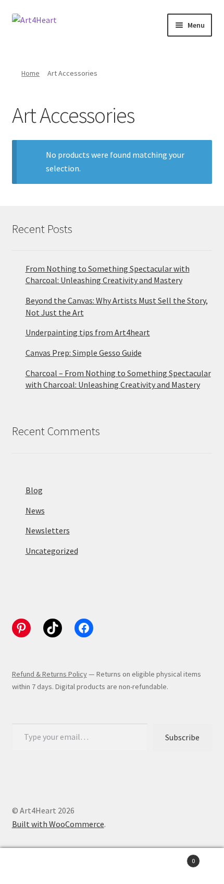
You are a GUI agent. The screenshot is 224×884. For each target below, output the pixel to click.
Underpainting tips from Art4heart (88, 332)
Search (111, 866)
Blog (34, 490)
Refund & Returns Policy (49, 674)
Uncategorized (52, 550)
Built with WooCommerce (58, 824)
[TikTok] (52, 628)
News (35, 510)
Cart (172, 857)
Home (30, 73)
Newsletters (48, 530)
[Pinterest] (21, 628)
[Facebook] (83, 628)
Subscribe (182, 737)
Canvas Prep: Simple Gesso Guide (84, 352)
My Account (37, 866)
